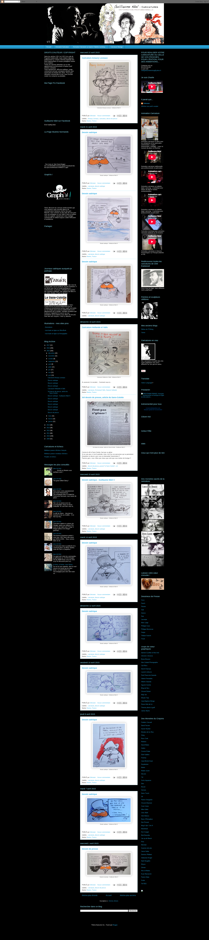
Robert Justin (145, 771)
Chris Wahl (144, 812)
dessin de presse (111, 118)
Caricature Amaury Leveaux (95, 58)
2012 (48, 430)
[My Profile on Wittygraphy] (142, 891)
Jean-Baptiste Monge (148, 701)
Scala (143, 880)
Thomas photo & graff (148, 707)
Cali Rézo (144, 665)
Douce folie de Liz (147, 704)
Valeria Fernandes (147, 678)
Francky (143, 758)
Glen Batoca (145, 816)
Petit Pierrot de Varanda (148, 675)
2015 (48, 351)
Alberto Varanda (146, 681)
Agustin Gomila (146, 685)
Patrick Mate (145, 877)
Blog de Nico (145, 688)
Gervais (143, 790)
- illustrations (48, 327)
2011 (48, 433)
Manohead (144, 829)
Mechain (144, 845)
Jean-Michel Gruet (147, 761)
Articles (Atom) (113, 901)
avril (49, 375)
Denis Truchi (145, 793)
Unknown (146, 103)
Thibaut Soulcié (146, 635)
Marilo (143, 767)
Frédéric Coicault (146, 722)
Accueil (48, 47)
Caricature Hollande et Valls (95, 327)
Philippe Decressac (147, 629)
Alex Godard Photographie (149, 662)
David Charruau (146, 669)
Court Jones (145, 806)
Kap (142, 616)
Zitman (143, 867)
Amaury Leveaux (93, 118)
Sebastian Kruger (146, 858)
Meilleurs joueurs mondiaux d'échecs (55, 453)
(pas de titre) (57, 468)
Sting (142, 735)
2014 (48, 425)
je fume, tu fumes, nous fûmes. (63, 564)
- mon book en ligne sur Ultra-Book (55, 330)
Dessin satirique (89, 132)
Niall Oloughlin (145, 861)
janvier (50, 421)
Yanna (143, 332)
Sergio (143, 632)
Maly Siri (144, 694)
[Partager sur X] (122, 116)
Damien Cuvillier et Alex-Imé (150, 653)
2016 (48, 348)
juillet (50, 367)
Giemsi (143, 613)
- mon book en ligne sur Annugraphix (55, 333)
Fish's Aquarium (146, 780)
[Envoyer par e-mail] (118, 116)
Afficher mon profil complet (149, 106)
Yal (142, 777)
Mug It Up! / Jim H (147, 825)
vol (117, 466)
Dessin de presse (90, 849)
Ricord (143, 787)
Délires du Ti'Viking (147, 329)
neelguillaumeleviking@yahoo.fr (151, 70)
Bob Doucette (145, 835)
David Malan (145, 745)
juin (49, 370)
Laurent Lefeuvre (146, 672)
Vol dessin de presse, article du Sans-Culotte (103, 397)
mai (49, 372)
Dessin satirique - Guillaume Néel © (98, 480)
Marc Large (144, 622)
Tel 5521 (144, 883)
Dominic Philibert (146, 854)
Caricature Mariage (117, 47)
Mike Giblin (144, 809)
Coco (142, 600)
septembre (51, 361)
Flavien (143, 606)
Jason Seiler (145, 851)
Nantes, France (91, 121)
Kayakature (144, 764)
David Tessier (145, 725)
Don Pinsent (145, 822)
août (49, 364)
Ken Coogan (145, 832)
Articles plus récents (89, 895)
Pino (142, 841)
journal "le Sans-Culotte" (107, 466)
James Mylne (145, 711)
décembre (51, 353)
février (50, 419)
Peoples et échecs (50, 457)
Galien (143, 748)
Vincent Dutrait (146, 691)
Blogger (115, 925)
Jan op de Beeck (146, 838)
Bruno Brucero (145, 659)
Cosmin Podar (145, 751)
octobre (50, 359)
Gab (142, 610)
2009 (48, 439)
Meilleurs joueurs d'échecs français (55, 450)
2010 (48, 436)
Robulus (143, 741)
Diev (142, 783)
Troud (143, 639)
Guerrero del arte (146, 848)
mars (50, 416)
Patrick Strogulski (146, 800)
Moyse (143, 864)
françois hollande (111, 390)
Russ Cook (144, 738)
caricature (102, 118)
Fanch (143, 603)
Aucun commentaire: (104, 115)
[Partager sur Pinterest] (126, 116)
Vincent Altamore (146, 803)
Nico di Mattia (145, 870)
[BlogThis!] (120, 116)
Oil (142, 796)
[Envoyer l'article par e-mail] (113, 115)
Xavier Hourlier (145, 729)
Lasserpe (144, 619)
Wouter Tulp (145, 698)
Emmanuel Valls (100, 390)
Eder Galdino (145, 754)
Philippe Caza (145, 626)
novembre (51, 356)
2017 (48, 345)
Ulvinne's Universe (147, 656)
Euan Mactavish (146, 874)
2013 (48, 427)
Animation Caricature (62, 47)
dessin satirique (100, 186)
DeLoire (143, 774)
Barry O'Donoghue (147, 819)
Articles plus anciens (128, 895)
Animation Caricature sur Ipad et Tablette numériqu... (89, 47)
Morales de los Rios (147, 732)
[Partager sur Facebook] (124, 116)
